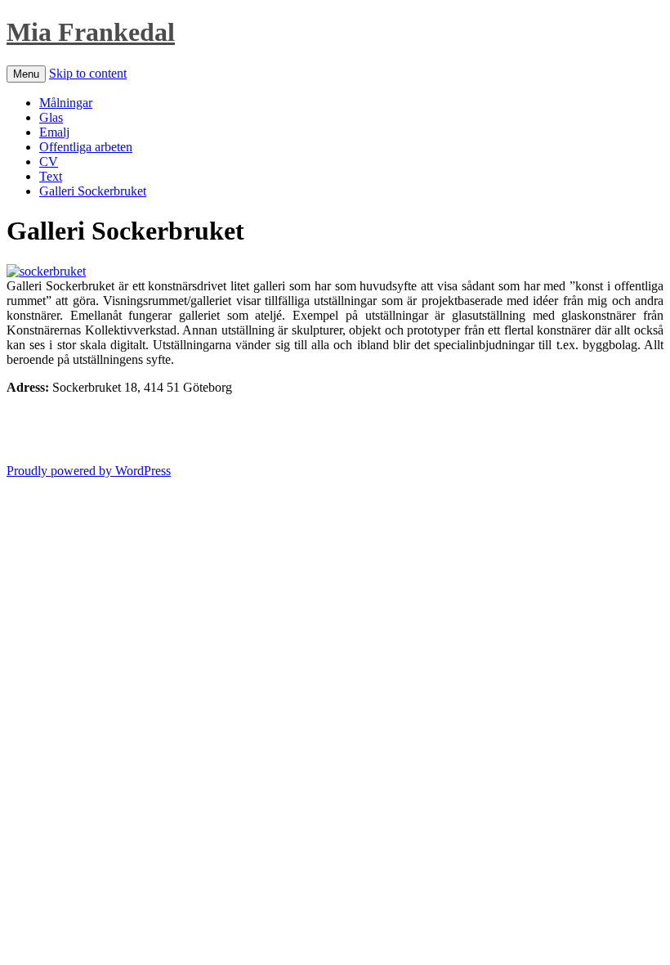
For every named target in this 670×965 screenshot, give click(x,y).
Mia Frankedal (91, 32)
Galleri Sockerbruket (92, 191)
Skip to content (88, 73)
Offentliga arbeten (85, 147)
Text (50, 176)
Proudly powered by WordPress (89, 471)
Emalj (54, 132)
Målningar (65, 103)
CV (48, 161)
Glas (51, 117)
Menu (26, 74)
